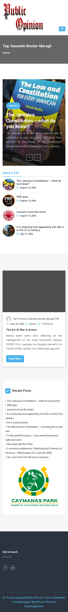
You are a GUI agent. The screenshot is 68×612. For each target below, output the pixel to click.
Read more (15, 358)
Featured (13, 106)
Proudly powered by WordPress (24, 597)
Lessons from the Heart (31, 212)
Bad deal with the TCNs (20, 444)
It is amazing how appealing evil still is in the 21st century (40, 228)
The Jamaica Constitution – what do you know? (31, 120)
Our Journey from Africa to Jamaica (27, 457)
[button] (62, 28)
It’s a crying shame (17, 422)
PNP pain (22, 196)
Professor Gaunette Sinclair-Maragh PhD (38, 319)
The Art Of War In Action (21, 329)
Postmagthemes (34, 606)
